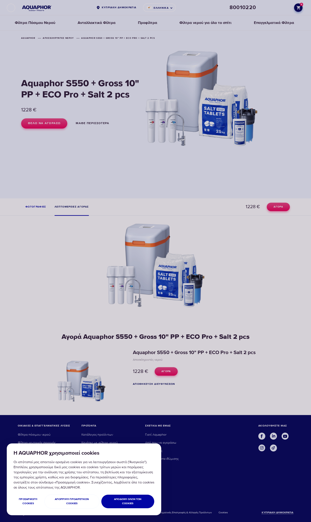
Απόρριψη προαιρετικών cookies (72, 501)
